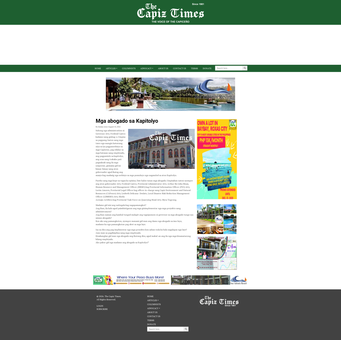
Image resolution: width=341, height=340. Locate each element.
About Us (163, 68)
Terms (194, 68)
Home (98, 68)
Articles (111, 68)
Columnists (129, 68)
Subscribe (102, 309)
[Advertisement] (170, 44)
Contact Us (179, 68)
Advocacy (146, 68)
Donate (207, 68)
